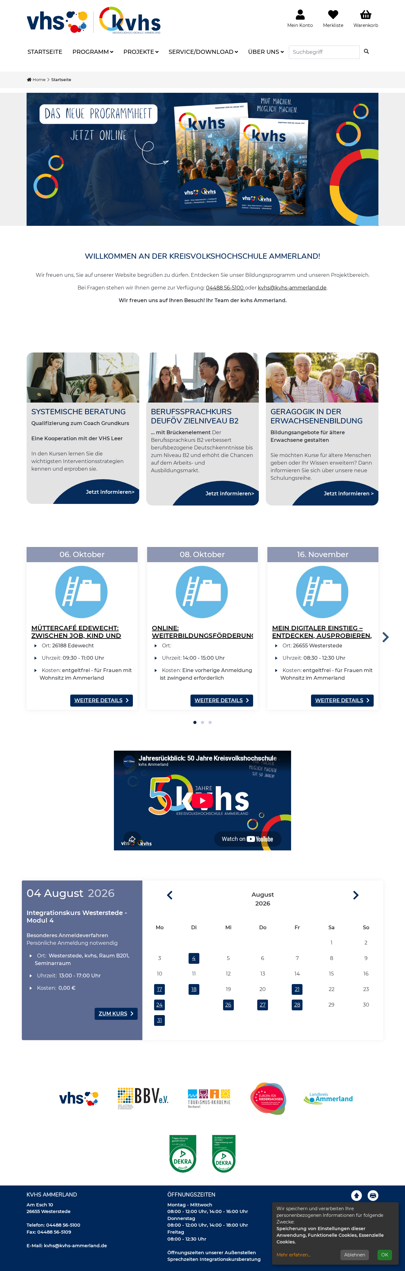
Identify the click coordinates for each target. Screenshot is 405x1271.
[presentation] (385, 637)
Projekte (138, 51)
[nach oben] (356, 1195)
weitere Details (98, 700)
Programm (90, 51)
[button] (195, 722)
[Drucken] (373, 1195)
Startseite (45, 51)
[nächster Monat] (368, 895)
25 (194, 1005)
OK (384, 1255)
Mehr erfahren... (294, 1255)
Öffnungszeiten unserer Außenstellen (211, 1252)
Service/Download (201, 51)
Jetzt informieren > (349, 494)
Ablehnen (354, 1255)
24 (159, 1005)
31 (159, 1020)
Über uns (263, 51)
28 (297, 1005)
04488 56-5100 (225, 288)
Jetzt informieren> (110, 492)
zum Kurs (113, 1014)
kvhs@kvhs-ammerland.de (292, 288)
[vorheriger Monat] (157, 895)
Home (39, 79)
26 (228, 1005)
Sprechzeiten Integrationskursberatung (214, 1259)
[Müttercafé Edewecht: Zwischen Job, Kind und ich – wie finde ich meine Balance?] (82, 584)
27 (262, 1005)
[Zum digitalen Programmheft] (202, 159)
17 (159, 989)
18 (193, 989)
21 (297, 989)
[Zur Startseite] (93, 20)
